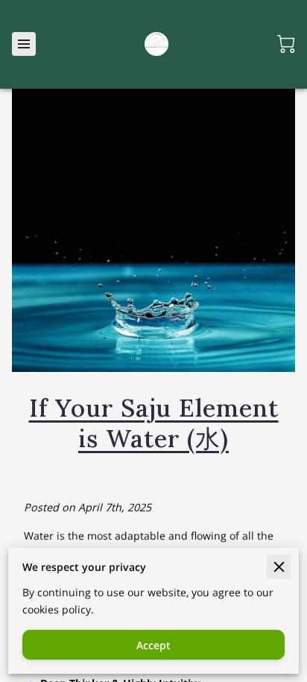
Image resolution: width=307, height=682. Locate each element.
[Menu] (24, 44)
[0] (286, 44)
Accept (153, 645)
